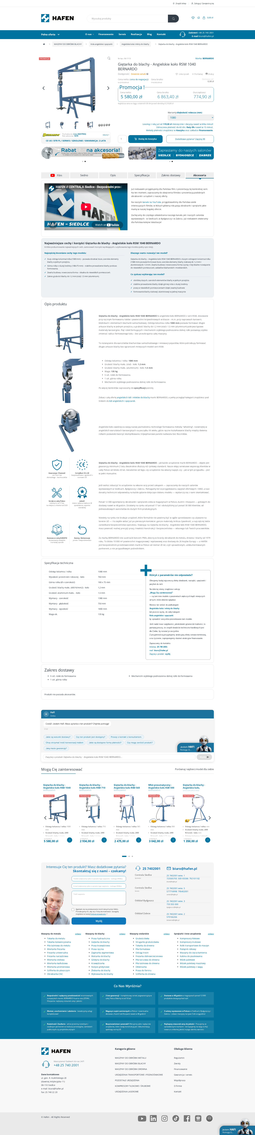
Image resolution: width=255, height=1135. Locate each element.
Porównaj (198, 74)
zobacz (78, 933)
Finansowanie (105, 34)
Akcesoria (199, 175)
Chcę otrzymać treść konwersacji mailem (64, 742)
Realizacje (136, 34)
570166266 (172, 917)
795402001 (183, 891)
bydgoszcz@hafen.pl (173, 907)
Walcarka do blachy (100, 956)
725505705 (172, 878)
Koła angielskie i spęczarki (101, 44)
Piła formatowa (143, 949)
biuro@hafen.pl (206, 36)
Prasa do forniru (143, 970)
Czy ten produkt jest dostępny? (90, 737)
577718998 (172, 891)
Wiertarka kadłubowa (57, 963)
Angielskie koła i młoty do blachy (135, 44)
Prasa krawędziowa (100, 945)
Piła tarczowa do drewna (147, 959)
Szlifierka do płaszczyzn (58, 970)
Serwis (122, 34)
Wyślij (99, 921)
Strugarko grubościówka (147, 942)
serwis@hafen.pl (172, 894)
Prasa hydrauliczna (100, 938)
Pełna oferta (48, 34)
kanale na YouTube (152, 202)
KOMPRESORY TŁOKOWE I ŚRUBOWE (133, 1086)
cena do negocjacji (139, 79)
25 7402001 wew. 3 (176, 901)
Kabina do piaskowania (191, 956)
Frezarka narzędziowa (57, 956)
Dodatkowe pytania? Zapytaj (189, 139)
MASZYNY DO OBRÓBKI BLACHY (68, 44)
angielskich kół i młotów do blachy (133, 397)
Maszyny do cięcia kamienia (193, 952)
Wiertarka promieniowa (58, 966)
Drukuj (211, 74)
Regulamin (179, 1057)
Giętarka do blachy (100, 942)
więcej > (106, 134)
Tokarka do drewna (145, 945)
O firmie (178, 1086)
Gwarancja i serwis (183, 1074)
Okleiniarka (141, 966)
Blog (149, 34)
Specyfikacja (141, 175)
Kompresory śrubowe (190, 942)
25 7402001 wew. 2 (176, 914)
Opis (113, 175)
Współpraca (179, 1080)
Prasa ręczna (97, 949)
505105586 (183, 878)
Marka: (204, 58)
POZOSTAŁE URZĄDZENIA (127, 1080)
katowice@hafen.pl (173, 920)
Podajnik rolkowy (188, 949)
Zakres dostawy (170, 175)
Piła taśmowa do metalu (58, 945)
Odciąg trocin (142, 952)
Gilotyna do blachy (100, 959)
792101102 (194, 878)
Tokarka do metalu (56, 938)
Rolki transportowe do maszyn (194, 945)
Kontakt (161, 34)
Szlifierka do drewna (145, 974)
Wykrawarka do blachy (102, 974)
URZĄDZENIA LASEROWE (127, 1091)
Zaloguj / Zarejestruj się (204, 3)
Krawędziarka (97, 963)
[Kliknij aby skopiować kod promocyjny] (84, 153)
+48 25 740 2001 (206, 32)
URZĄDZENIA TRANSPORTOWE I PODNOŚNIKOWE (139, 1074)
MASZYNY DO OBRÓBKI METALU (130, 1057)
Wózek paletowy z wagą (191, 966)
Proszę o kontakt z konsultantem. (126, 737)
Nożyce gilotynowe (100, 966)
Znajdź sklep (181, 3)
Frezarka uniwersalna (57, 952)
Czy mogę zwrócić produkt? (140, 742)
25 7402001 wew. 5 (176, 888)
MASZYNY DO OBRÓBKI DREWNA (131, 1069)
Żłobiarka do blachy (100, 970)
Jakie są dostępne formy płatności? (105, 742)
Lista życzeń (183, 74)
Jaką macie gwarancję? (56, 748)
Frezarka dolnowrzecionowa (149, 956)
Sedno (84, 175)
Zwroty (177, 1063)
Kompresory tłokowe (190, 938)
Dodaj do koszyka (147, 138)
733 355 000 (172, 904)
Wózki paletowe (187, 959)
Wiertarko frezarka (56, 949)
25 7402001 (152, 868)
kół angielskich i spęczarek (122, 401)
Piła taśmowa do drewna (147, 963)
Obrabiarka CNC (55, 974)
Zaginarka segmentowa (102, 952)
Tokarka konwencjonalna (59, 942)
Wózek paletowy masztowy (193, 963)
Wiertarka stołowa (55, 959)
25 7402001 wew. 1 (176, 875)
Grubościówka (142, 938)
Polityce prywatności (98, 914)
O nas (88, 34)
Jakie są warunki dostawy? (58, 737)
